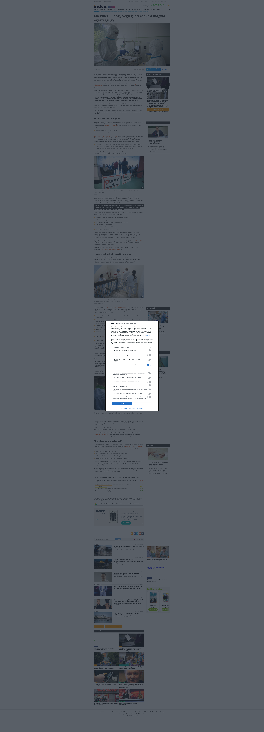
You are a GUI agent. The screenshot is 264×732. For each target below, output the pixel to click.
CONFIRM (122, 403)
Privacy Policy (140, 408)
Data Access (132, 408)
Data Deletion (124, 408)
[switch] (149, 350)
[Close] (155, 323)
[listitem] (132, 347)
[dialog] (132, 366)
